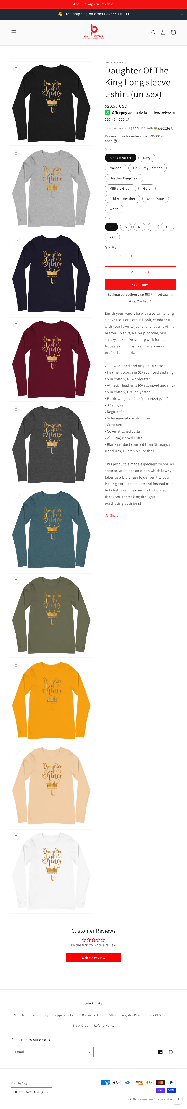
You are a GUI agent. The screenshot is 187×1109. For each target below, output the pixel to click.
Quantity (110, 247)
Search (19, 1015)
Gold (147, 188)
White (114, 209)
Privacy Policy (38, 1015)
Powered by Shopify (165, 1098)
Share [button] (114, 515)
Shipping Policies (65, 1015)
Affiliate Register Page (125, 1015)
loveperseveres (145, 1098)
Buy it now (140, 284)
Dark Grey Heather (147, 168)
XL (167, 227)
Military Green (121, 188)
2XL (112, 237)
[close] (182, 14)
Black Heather (121, 158)
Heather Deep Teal (124, 178)
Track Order (81, 1025)
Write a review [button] (93, 957)
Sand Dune (155, 199)
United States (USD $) (29, 1092)
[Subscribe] (88, 1052)
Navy (147, 158)
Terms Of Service (157, 1015)
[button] (14, 32)
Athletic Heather (122, 199)
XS (111, 227)
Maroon (116, 168)
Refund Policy (104, 1025)
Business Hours (93, 1015)
